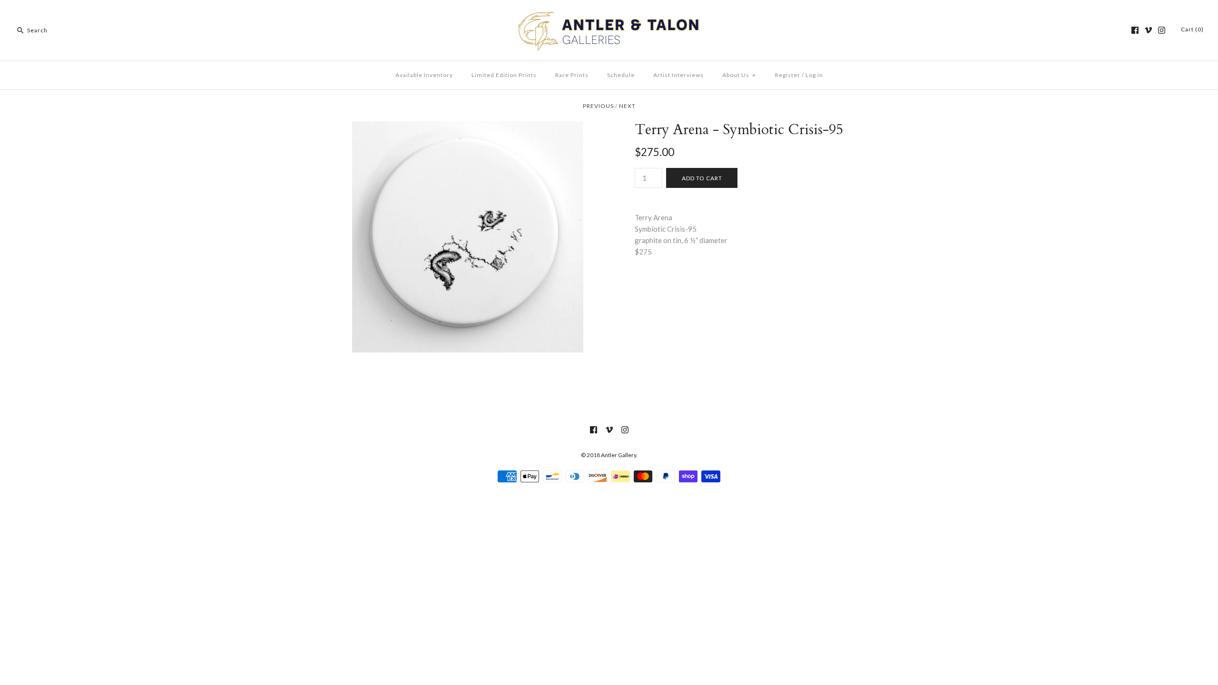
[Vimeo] (1148, 30)
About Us (739, 74)
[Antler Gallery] (609, 15)
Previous (598, 105)
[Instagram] (1161, 30)
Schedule (621, 74)
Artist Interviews (678, 74)
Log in (814, 74)
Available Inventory (424, 74)
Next (627, 105)
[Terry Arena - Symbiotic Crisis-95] (467, 127)
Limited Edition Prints (504, 74)
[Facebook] (1135, 30)
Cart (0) (1192, 29)
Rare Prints (572, 74)
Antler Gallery (618, 455)
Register (787, 74)
